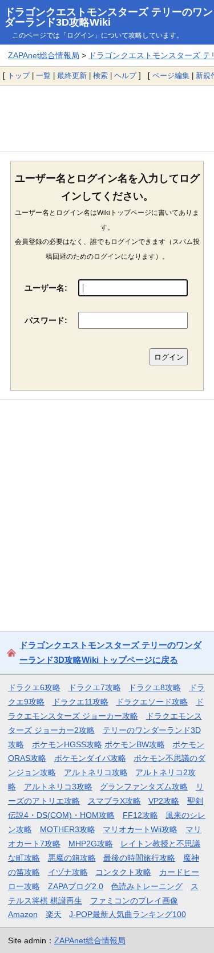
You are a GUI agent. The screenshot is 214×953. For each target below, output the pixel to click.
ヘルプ (125, 75)
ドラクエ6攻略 (34, 687)
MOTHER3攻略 (67, 829)
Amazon (23, 914)
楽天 (54, 914)
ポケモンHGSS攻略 (67, 744)
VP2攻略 (163, 800)
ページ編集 (170, 75)
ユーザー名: (46, 287)
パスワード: (46, 320)
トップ (18, 75)
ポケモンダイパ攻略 (90, 758)
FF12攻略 (140, 815)
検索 (100, 75)
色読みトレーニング (147, 886)
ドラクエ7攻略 (94, 687)
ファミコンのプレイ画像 (134, 900)
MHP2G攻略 (90, 843)
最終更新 (72, 75)
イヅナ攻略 (68, 872)
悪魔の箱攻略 (72, 857)
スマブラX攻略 (114, 800)
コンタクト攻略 (123, 872)
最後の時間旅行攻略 (139, 857)
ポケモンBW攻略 (134, 744)
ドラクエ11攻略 (80, 701)
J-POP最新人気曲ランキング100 (127, 914)
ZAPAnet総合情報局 (43, 55)
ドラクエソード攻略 (152, 701)
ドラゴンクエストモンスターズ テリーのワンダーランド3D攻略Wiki (109, 17)
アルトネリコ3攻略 (58, 786)
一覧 (43, 75)
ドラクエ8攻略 (154, 687)
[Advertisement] (107, 118)
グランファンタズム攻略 (144, 786)
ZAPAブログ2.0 (75, 886)
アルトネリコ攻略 (96, 772)
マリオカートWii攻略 (140, 829)
